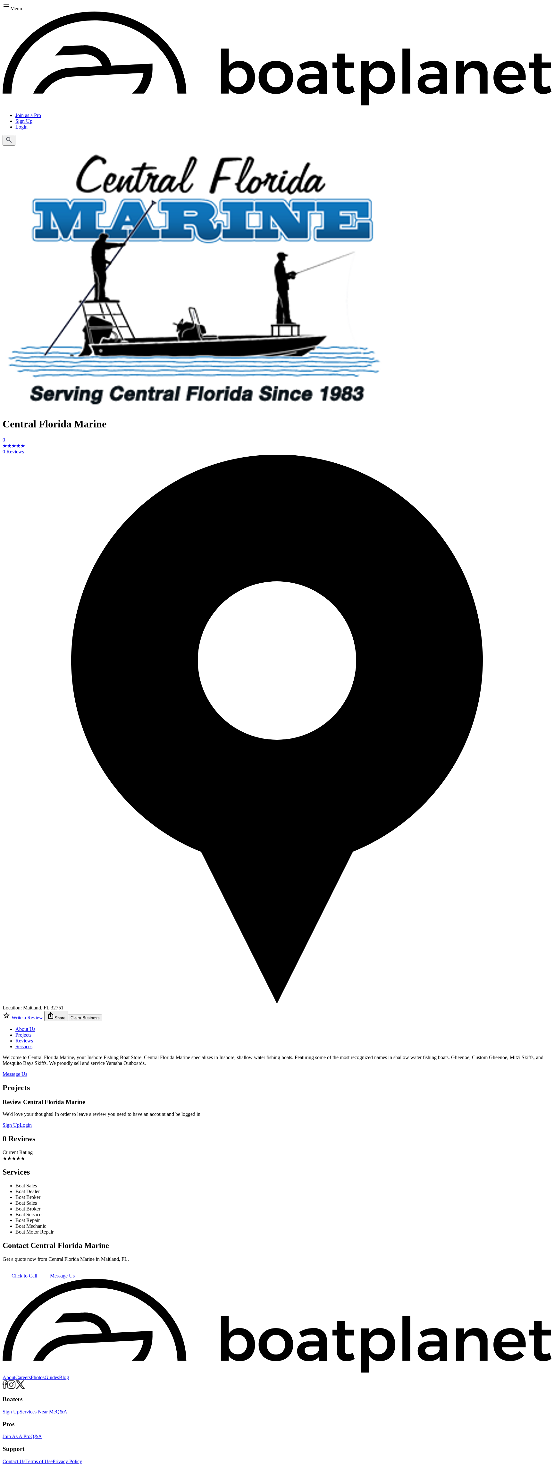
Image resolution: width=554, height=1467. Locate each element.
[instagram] (11, 1387)
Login (21, 127)
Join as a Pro (28, 115)
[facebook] (5, 1387)
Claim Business (85, 1018)
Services (23, 1046)
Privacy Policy (67, 1461)
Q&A (61, 1411)
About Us (25, 1029)
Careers (23, 1377)
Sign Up (23, 121)
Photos (38, 1377)
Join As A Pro (16, 1436)
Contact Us (14, 1461)
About (9, 1377)
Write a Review (27, 1017)
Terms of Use (39, 1461)
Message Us (15, 1074)
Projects (23, 1035)
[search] (9, 140)
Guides (52, 1377)
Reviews (24, 1040)
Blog (64, 1377)
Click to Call (24, 1275)
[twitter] (20, 1387)
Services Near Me (38, 1411)
